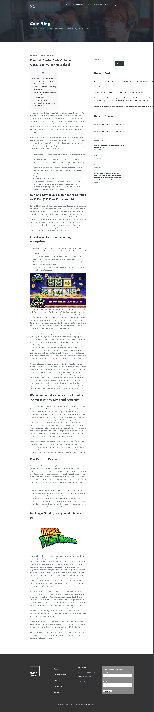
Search (96, 60)
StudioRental (58, 686)
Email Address (107, 673)
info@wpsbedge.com (88, 676)
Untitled (97, 87)
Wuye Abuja (87, 682)
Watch (56, 680)
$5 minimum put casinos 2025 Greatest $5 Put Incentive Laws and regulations (45, 95)
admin (96, 124)
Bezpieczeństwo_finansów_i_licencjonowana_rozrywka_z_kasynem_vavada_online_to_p (121, 165)
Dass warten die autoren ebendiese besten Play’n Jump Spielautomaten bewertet (123, 106)
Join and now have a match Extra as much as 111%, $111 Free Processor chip (44, 81)
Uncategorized (49, 55)
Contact (56, 692)
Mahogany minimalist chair (111, 124)
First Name (106, 682)
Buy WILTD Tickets (60, 675)
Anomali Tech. (89, 704)
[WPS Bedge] (32, 5)
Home (33, 28)
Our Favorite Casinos (41, 100)
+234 (89, 672)
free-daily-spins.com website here (41, 409)
